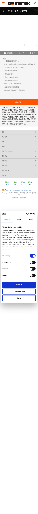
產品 (3, 132)
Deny (19, 298)
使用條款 (15, 198)
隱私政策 (23, 198)
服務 (3, 141)
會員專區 (4, 166)
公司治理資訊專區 (7, 151)
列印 (22, 53)
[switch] (33, 262)
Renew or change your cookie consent (18, 190)
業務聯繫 (9, 53)
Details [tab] (19, 220)
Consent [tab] (7, 220)
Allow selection (19, 291)
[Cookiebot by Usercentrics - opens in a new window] (27, 214)
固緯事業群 (5, 170)
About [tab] (31, 220)
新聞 (3, 146)
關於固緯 (4, 156)
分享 (33, 53)
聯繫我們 (4, 161)
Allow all (19, 285)
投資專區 (4, 175)
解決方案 (4, 137)
